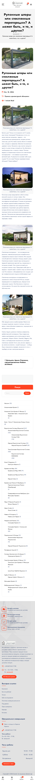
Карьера (4, 709)
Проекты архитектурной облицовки (17, 96)
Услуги (4, 695)
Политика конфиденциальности (11, 701)
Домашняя (16, 34)
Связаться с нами (8, 764)
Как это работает (6, 692)
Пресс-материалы (7, 707)
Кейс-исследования (7, 698)
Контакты (4, 712)
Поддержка (5, 704)
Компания (5, 689)
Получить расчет (10, 677)
